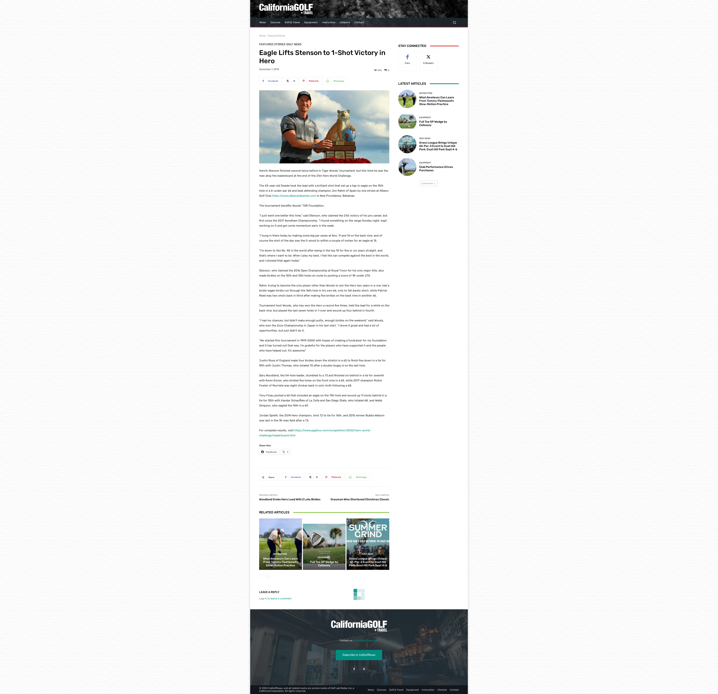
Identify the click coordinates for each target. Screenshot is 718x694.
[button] (454, 22)
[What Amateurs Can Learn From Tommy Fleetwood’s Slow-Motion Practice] (280, 544)
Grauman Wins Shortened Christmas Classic (360, 499)
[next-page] (267, 576)
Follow (428, 54)
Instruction (280, 554)
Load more (427, 183)
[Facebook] (354, 669)
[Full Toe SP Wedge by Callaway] (324, 544)
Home (262, 35)
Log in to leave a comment (275, 598)
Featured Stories (276, 35)
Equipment (324, 557)
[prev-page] (261, 576)
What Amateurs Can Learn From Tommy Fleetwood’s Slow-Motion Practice (280, 562)
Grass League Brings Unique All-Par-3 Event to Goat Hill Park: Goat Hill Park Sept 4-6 (368, 562)
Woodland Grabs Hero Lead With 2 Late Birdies (289, 499)
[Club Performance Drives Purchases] (407, 167)
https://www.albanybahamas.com (294, 195)
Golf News (293, 44)
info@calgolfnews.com (365, 640)
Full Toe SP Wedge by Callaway (324, 563)
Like (407, 54)
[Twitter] (364, 669)
